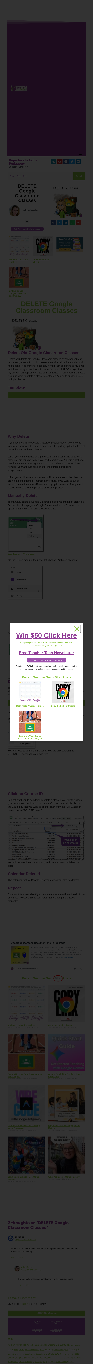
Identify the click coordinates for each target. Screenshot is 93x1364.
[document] (46, 682)
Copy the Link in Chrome (63, 706)
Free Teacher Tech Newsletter (46, 652)
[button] (77, 629)
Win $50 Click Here (46, 635)
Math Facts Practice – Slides (30, 706)
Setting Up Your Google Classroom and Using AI (30, 737)
